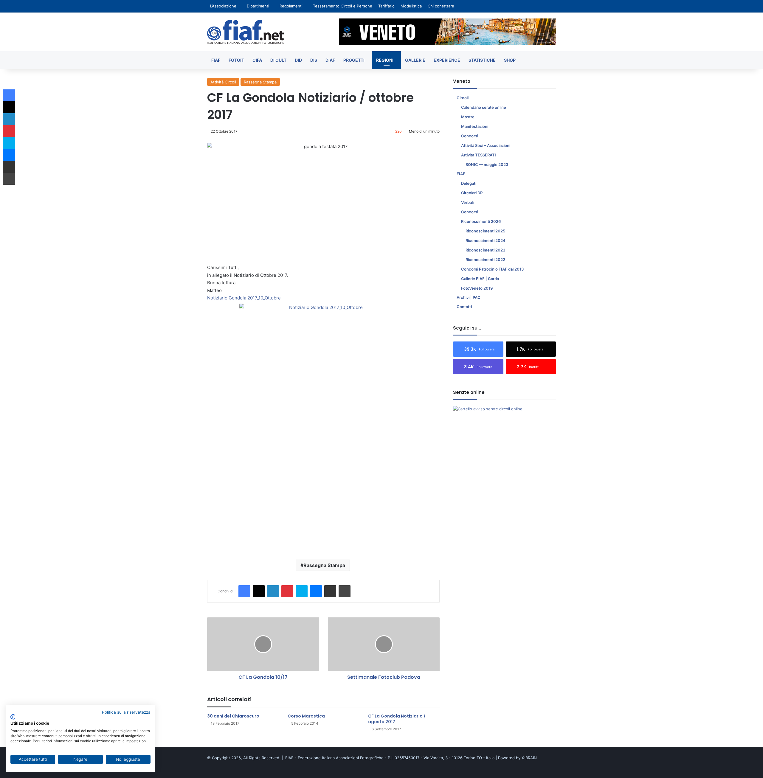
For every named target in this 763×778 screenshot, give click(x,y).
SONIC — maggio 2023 (487, 164)
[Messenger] (316, 591)
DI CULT (278, 60)
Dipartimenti (258, 6)
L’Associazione (223, 6)
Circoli (463, 97)
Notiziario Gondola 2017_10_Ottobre (244, 298)
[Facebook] (244, 591)
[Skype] (302, 591)
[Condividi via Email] (330, 591)
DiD (298, 60)
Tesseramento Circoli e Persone (342, 6)
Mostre (467, 116)
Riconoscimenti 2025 (485, 231)
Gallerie (415, 60)
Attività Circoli (223, 82)
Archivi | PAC (468, 297)
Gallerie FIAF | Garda (480, 278)
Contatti (464, 306)
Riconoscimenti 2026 (481, 221)
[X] (259, 591)
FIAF (215, 60)
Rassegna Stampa (260, 82)
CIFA (257, 60)
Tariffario (386, 6)
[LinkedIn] (273, 591)
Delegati (468, 183)
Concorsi (469, 135)
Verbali (467, 202)
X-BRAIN (529, 757)
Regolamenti (291, 6)
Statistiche (482, 60)
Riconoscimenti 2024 (485, 240)
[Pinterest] (287, 591)
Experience (447, 60)
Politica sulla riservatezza (126, 712)
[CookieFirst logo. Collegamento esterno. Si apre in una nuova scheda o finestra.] (12, 717)
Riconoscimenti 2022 (485, 259)
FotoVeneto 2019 (477, 288)
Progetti (354, 60)
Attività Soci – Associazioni (485, 145)
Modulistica (411, 6)
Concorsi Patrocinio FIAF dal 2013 (492, 269)
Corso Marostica (306, 716)
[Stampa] (345, 591)
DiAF (330, 60)
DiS (313, 60)
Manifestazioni (474, 126)
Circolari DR (472, 192)
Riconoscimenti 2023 (485, 250)
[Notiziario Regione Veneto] (245, 32)
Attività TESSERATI (478, 155)
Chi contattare (441, 6)
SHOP (510, 60)
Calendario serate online (483, 107)
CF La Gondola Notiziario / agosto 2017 (397, 719)
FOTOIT (236, 60)
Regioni (384, 60)
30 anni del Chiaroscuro (233, 716)
